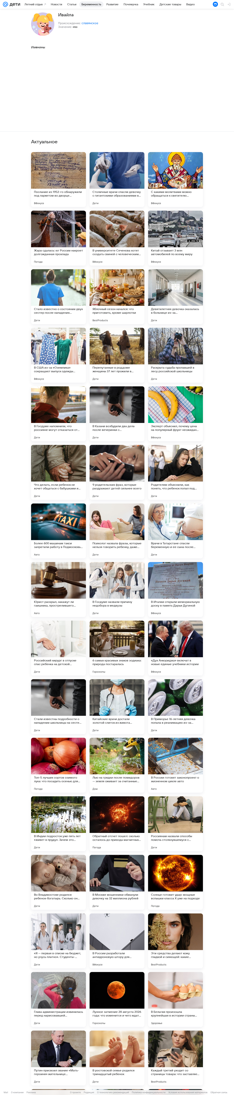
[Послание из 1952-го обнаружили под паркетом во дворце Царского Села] (58, 179)
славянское (90, 23)
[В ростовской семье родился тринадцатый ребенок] (117, 1058)
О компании (17, 1092)
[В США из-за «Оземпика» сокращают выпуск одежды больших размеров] (58, 355)
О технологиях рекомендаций (113, 1092)
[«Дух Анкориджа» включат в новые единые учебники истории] (175, 648)
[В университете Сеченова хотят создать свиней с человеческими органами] (117, 238)
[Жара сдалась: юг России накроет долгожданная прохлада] (58, 238)
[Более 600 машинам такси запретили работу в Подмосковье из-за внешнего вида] (58, 530)
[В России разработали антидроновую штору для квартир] (117, 940)
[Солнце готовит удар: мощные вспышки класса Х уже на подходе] (175, 882)
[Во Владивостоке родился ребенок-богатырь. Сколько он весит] (58, 882)
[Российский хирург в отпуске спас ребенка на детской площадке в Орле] (58, 648)
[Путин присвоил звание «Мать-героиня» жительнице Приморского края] (58, 1058)
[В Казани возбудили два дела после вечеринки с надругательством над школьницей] (117, 413)
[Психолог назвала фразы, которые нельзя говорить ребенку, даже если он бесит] (117, 530)
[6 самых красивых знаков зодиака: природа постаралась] (117, 648)
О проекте (75, 1092)
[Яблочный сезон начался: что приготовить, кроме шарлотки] (117, 296)
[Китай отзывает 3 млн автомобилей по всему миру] (175, 238)
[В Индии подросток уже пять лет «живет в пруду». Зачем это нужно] (58, 823)
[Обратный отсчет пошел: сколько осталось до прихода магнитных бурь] (117, 823)
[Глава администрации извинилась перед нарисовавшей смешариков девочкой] (58, 999)
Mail (6, 1092)
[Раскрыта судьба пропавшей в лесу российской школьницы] (175, 355)
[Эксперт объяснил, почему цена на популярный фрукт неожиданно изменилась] (175, 413)
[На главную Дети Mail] (14, 4)
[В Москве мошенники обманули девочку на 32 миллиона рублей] (117, 882)
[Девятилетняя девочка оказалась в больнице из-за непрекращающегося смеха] (175, 296)
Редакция (89, 1092)
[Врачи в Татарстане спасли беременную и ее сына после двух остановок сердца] (175, 530)
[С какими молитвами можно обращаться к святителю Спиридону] (175, 179)
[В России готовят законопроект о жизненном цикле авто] (175, 765)
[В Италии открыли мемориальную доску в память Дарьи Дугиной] (175, 589)
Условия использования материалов (187, 1092)
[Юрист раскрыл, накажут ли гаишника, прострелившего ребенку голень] (58, 589)
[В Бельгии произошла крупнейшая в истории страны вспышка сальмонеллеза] (175, 999)
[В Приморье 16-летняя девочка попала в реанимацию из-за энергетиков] (175, 706)
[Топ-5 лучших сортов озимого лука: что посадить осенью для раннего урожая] (58, 765)
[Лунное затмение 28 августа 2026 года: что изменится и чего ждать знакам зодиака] (117, 999)
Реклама (31, 1092)
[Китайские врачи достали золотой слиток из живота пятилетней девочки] (117, 706)
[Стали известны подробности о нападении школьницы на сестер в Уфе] (58, 706)
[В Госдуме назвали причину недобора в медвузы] (117, 589)
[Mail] (5, 4)
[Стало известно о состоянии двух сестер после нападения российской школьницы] (58, 296)
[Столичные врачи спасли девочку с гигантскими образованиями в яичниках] (117, 179)
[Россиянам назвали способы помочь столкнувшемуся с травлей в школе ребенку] (175, 823)
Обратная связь (218, 1092)
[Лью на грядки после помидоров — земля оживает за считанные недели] (117, 765)
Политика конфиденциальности (148, 1092)
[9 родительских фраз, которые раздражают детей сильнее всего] (117, 472)
